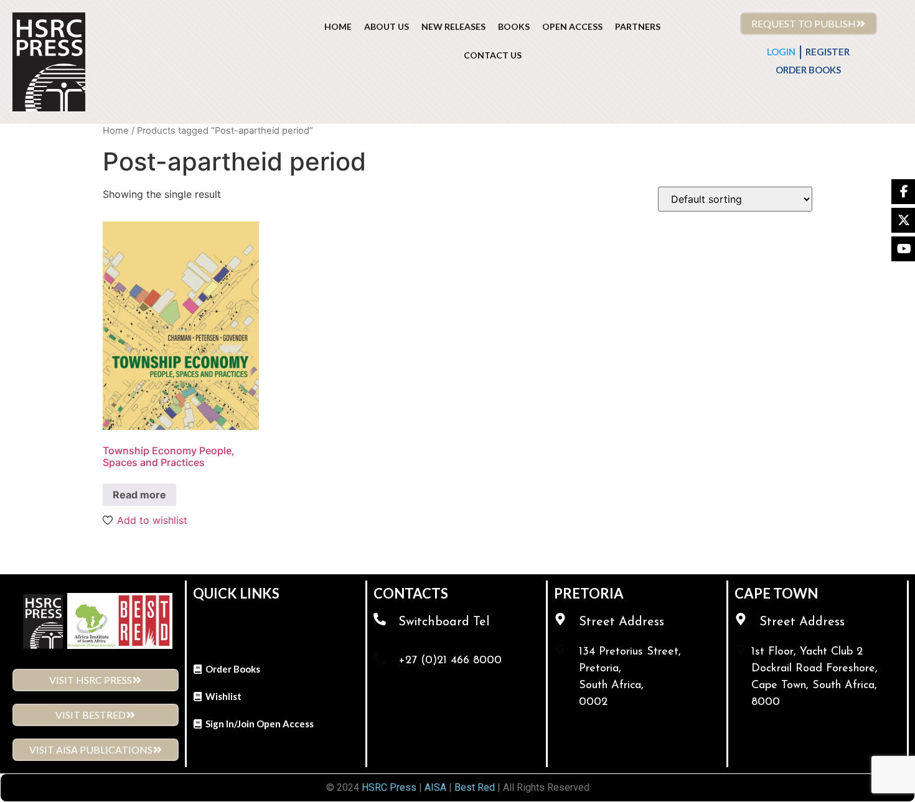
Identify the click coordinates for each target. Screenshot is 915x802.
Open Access (572, 26)
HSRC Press (389, 787)
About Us (386, 26)
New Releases (453, 26)
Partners (637, 26)
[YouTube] (903, 248)
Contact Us (493, 55)
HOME (338, 26)
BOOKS (514, 26)
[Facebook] (903, 191)
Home (116, 130)
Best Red (474, 787)
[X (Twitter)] (903, 220)
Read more (139, 494)
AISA (434, 787)
